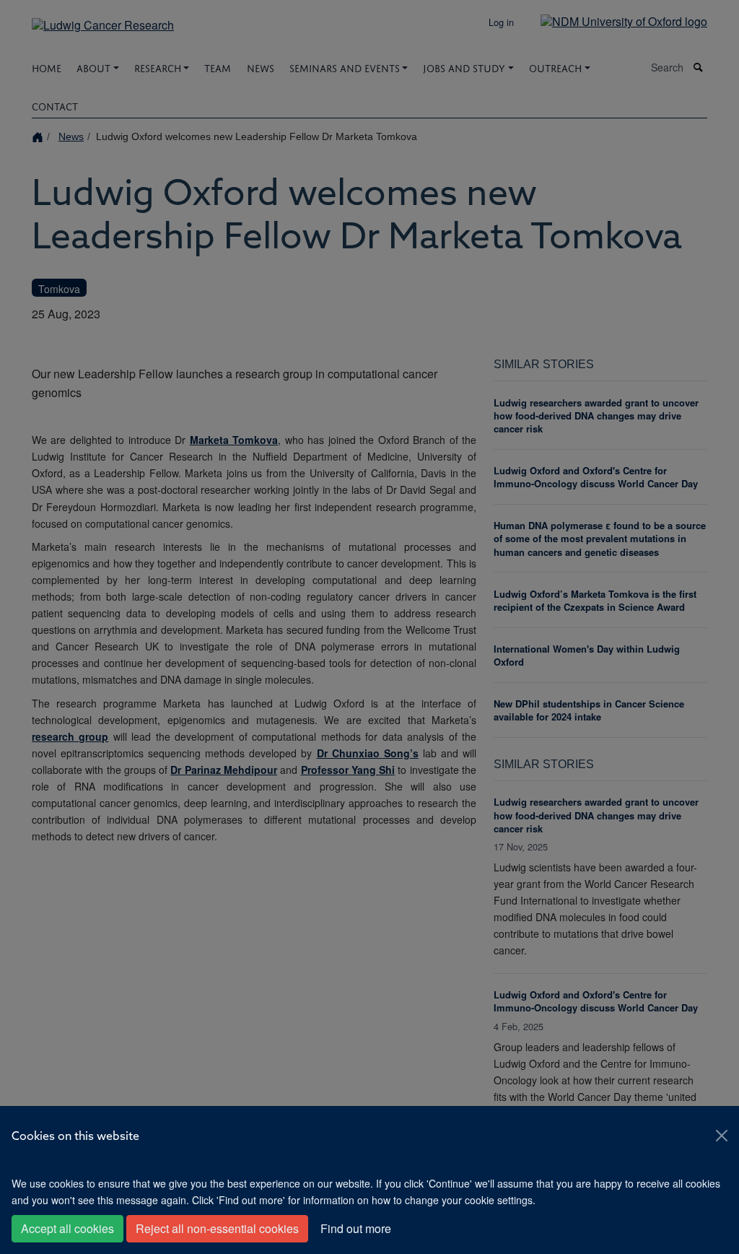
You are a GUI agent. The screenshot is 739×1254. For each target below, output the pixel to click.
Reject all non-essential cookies (217, 1228)
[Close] (721, 1135)
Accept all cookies (67, 1228)
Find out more (355, 1228)
